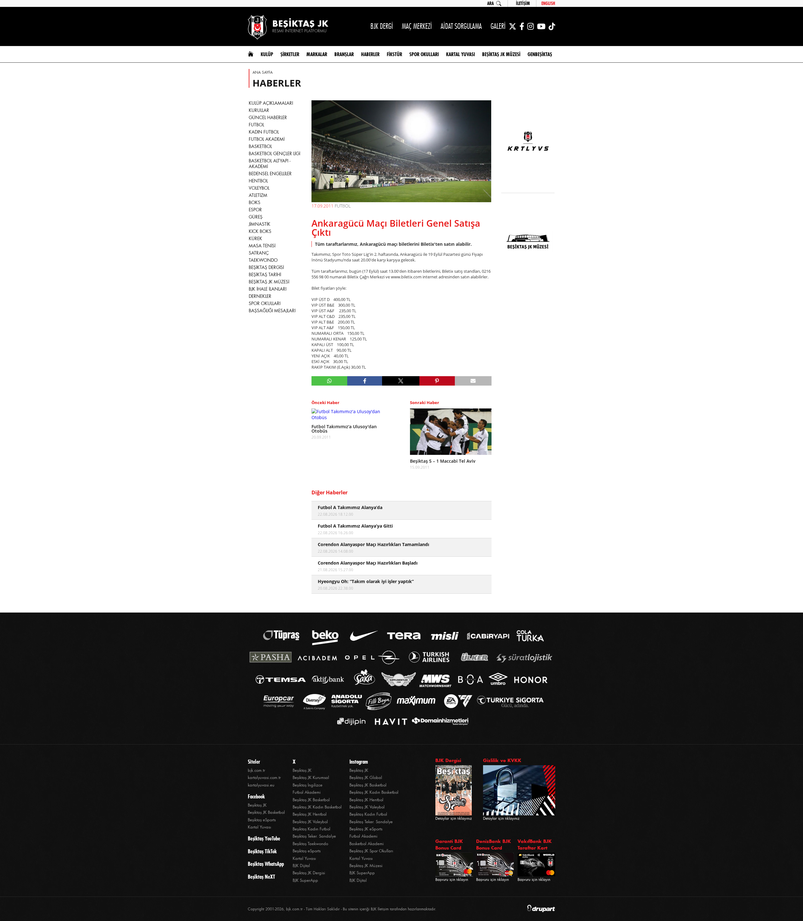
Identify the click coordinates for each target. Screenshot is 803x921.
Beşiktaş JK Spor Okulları (371, 851)
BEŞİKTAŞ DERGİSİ (266, 267)
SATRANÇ (259, 253)
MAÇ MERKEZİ (417, 26)
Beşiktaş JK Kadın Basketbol (317, 807)
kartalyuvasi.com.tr (264, 777)
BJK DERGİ (381, 26)
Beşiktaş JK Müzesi (365, 865)
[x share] (400, 381)
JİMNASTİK (259, 224)
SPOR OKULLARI (264, 303)
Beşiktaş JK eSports (365, 829)
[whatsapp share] (329, 381)
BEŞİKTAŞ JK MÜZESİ (269, 282)
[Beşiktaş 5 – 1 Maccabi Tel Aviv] (451, 431)
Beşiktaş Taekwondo (310, 843)
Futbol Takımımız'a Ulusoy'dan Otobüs (344, 428)
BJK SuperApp (305, 880)
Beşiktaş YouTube (264, 838)
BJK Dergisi (448, 760)
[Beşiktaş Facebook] (521, 26)
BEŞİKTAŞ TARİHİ (265, 274)
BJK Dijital (301, 865)
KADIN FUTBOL (264, 132)
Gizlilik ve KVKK (502, 760)
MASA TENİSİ (262, 246)
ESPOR (255, 210)
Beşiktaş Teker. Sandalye (314, 836)
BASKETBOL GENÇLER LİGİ (274, 153)
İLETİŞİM (523, 3)
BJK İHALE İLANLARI (267, 289)
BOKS (254, 202)
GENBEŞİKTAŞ (540, 54)
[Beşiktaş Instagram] (530, 26)
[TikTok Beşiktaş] (552, 26)
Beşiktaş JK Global (365, 777)
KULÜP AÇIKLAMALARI (271, 103)
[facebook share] (364, 381)
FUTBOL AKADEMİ (267, 139)
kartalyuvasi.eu (261, 785)
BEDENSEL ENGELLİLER (270, 173)
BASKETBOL (260, 146)
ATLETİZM (258, 195)
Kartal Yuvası (259, 827)
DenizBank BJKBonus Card (493, 844)
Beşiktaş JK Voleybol (310, 821)
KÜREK (255, 238)
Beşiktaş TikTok (262, 851)
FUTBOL (256, 125)
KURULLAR (259, 110)
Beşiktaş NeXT (261, 876)
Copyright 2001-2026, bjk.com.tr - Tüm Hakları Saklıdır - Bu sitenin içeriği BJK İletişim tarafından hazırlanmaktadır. (342, 909)
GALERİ (498, 26)
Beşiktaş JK (257, 805)
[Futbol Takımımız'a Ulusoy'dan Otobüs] (352, 414)
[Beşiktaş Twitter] (512, 26)
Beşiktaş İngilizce (307, 785)
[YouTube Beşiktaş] (541, 26)
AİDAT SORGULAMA (461, 26)
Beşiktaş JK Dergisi (309, 873)
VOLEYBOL (259, 188)
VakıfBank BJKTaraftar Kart (535, 844)
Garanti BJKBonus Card (449, 844)
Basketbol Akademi (366, 843)
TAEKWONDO (263, 260)
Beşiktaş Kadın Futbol (311, 829)
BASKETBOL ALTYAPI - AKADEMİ (269, 163)
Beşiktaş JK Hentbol (310, 814)
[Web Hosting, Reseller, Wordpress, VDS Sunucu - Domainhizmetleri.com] (438, 721)
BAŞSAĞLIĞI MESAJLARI (272, 310)
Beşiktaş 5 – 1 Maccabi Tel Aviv (443, 461)
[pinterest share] (437, 381)
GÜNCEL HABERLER (268, 117)
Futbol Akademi (307, 792)
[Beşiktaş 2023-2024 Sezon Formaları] (528, 284)
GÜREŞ (256, 217)
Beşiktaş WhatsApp (266, 863)
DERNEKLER (260, 296)
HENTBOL (258, 181)
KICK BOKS (260, 231)
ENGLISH (548, 3)
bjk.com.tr (256, 770)
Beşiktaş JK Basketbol (266, 812)
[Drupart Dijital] (541, 909)
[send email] (473, 381)
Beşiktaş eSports (262, 820)
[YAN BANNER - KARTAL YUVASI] (528, 144)
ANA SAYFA (263, 72)
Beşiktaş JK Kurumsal (311, 777)
